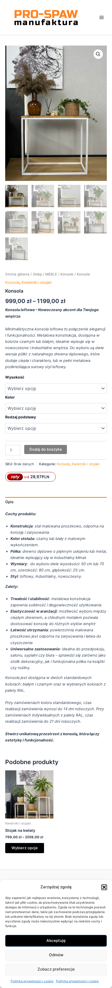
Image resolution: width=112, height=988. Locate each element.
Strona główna (17, 274)
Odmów (56, 954)
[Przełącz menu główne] (101, 17)
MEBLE (51, 274)
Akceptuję (56, 940)
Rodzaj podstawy (20, 417)
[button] (104, 887)
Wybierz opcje (24, 848)
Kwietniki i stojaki (37, 282)
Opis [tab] (9, 502)
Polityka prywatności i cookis (32, 981)
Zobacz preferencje (56, 969)
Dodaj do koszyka (45, 449)
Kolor (10, 397)
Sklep (37, 274)
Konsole (66, 274)
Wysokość (14, 377)
